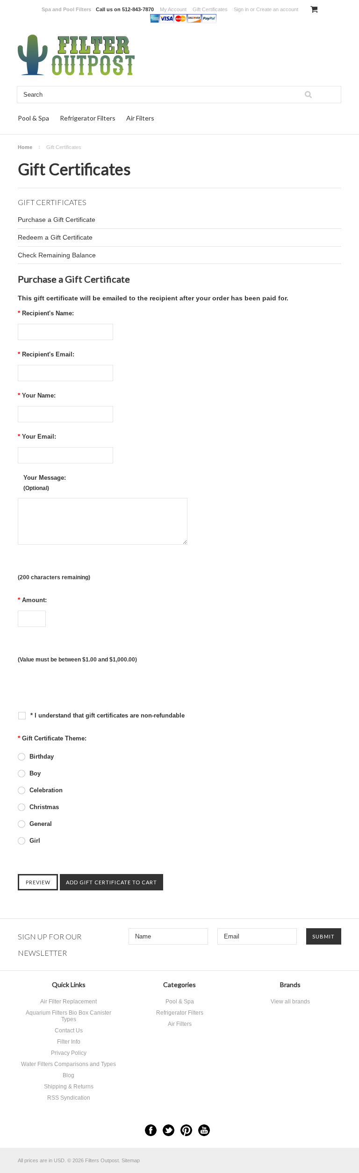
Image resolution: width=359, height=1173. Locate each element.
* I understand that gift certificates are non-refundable (107, 715)
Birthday (41, 756)
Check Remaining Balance (57, 255)
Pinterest (186, 1130)
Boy (34, 773)
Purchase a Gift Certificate (56, 219)
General (40, 823)
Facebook (151, 1130)
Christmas (43, 806)
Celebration (45, 790)
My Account (173, 9)
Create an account (277, 9)
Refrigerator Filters (87, 118)
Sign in (241, 9)
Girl (34, 840)
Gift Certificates (210, 9)
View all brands (290, 1001)
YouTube (204, 1130)
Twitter (168, 1130)
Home (25, 147)
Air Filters (140, 118)
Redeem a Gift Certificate (55, 237)
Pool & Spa (33, 118)
